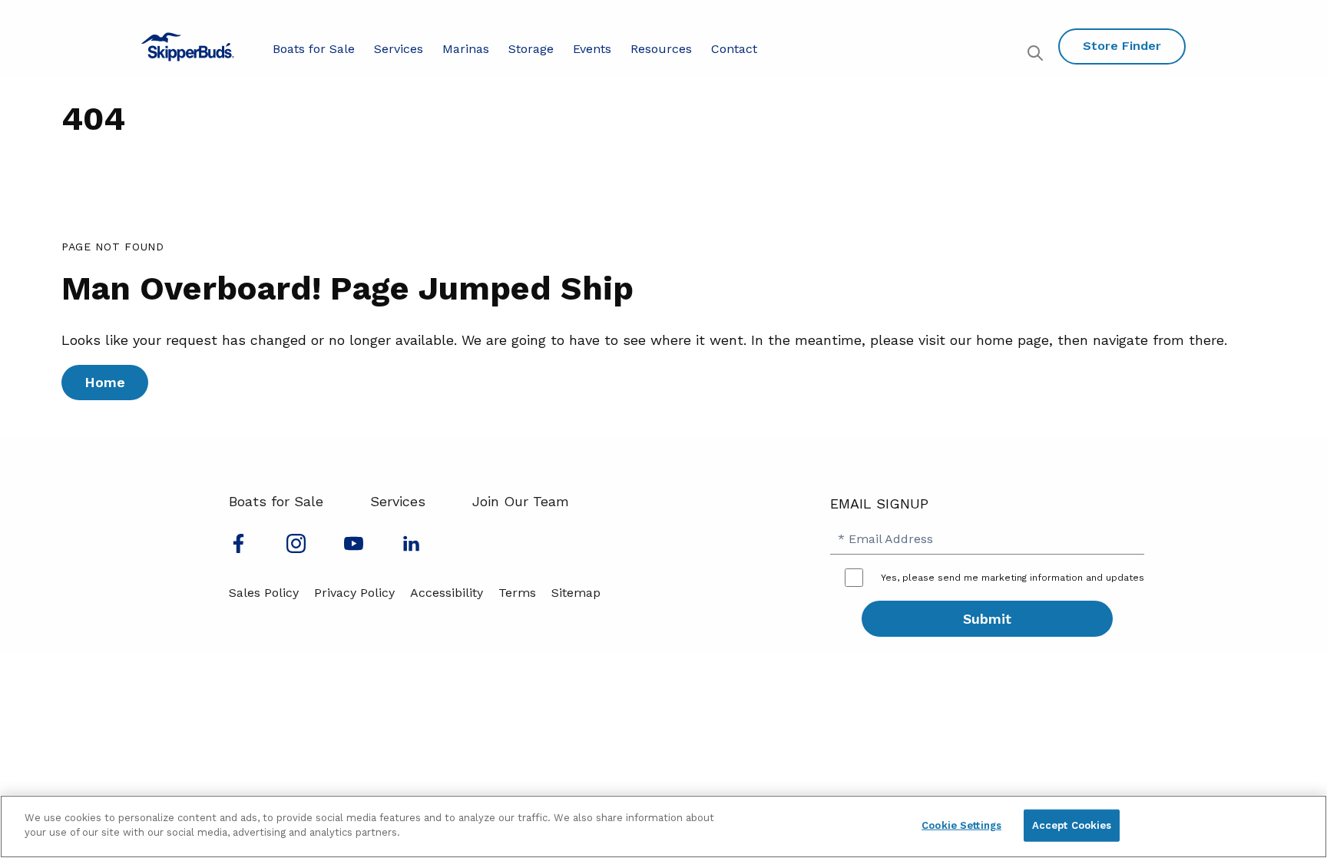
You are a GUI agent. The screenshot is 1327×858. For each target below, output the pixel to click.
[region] (663, 826)
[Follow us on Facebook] (238, 548)
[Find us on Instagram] (296, 548)
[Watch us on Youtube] (353, 548)
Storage (531, 48)
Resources (661, 48)
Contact (734, 48)
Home (104, 382)
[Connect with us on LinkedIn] (411, 548)
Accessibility (446, 592)
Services (398, 48)
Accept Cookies (1072, 825)
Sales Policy (264, 592)
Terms (517, 592)
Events (592, 48)
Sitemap (576, 592)
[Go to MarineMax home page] (187, 46)
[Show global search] (1037, 55)
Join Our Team (520, 501)
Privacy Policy (354, 592)
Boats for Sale (314, 48)
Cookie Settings (961, 825)
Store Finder (1122, 45)
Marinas (465, 48)
